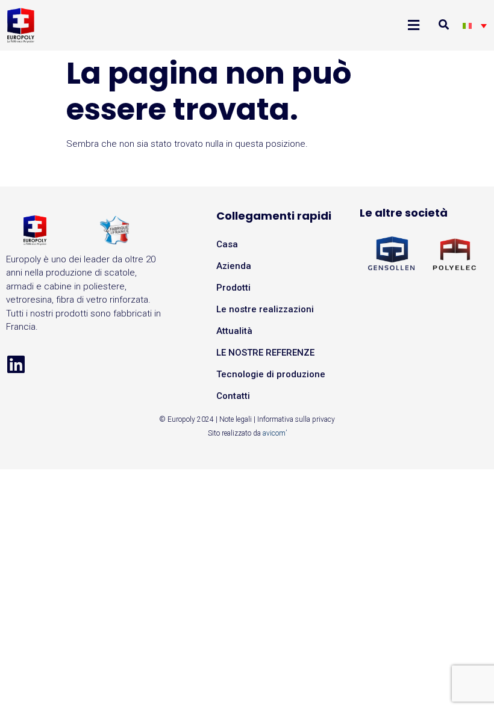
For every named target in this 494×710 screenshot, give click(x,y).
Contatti (233, 395)
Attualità (234, 331)
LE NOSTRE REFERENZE (265, 352)
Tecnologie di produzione (270, 374)
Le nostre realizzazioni (265, 309)
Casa (227, 244)
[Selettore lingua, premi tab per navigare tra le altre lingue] (474, 25)
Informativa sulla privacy (296, 419)
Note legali (235, 419)
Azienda (233, 266)
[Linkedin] (16, 364)
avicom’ (275, 433)
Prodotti (233, 287)
